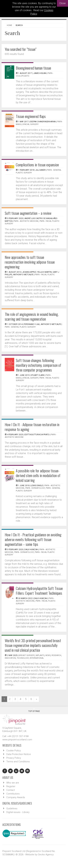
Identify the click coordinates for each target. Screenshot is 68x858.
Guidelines (11, 808)
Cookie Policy (13, 750)
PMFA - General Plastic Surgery (20, 327)
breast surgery (27, 655)
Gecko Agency (46, 854)
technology (23, 658)
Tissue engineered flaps (31, 116)
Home (9, 25)
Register (10, 786)
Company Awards (15, 797)
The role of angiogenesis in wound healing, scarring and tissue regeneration (32, 316)
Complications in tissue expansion (37, 164)
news (48, 655)
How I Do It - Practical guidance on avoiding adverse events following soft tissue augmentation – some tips (33, 539)
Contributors (13, 793)
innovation (10, 658)
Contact (10, 790)
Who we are (12, 782)
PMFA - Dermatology (35, 488)
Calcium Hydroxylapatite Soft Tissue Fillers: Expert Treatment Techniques (39, 590)
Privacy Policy (13, 757)
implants (40, 655)
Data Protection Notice (18, 754)
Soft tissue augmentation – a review (28, 213)
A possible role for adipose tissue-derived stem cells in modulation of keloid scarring (38, 475)
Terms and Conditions (18, 761)
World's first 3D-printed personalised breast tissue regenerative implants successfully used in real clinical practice (33, 645)
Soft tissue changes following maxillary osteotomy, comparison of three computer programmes (38, 365)
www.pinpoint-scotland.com (17, 739)
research (56, 655)
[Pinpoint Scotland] (13, 719)
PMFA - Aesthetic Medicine (26, 221)
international (37, 658)
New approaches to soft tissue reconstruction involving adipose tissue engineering (30, 261)
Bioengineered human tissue (33, 68)
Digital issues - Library (17, 812)
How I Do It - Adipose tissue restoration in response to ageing (32, 427)
